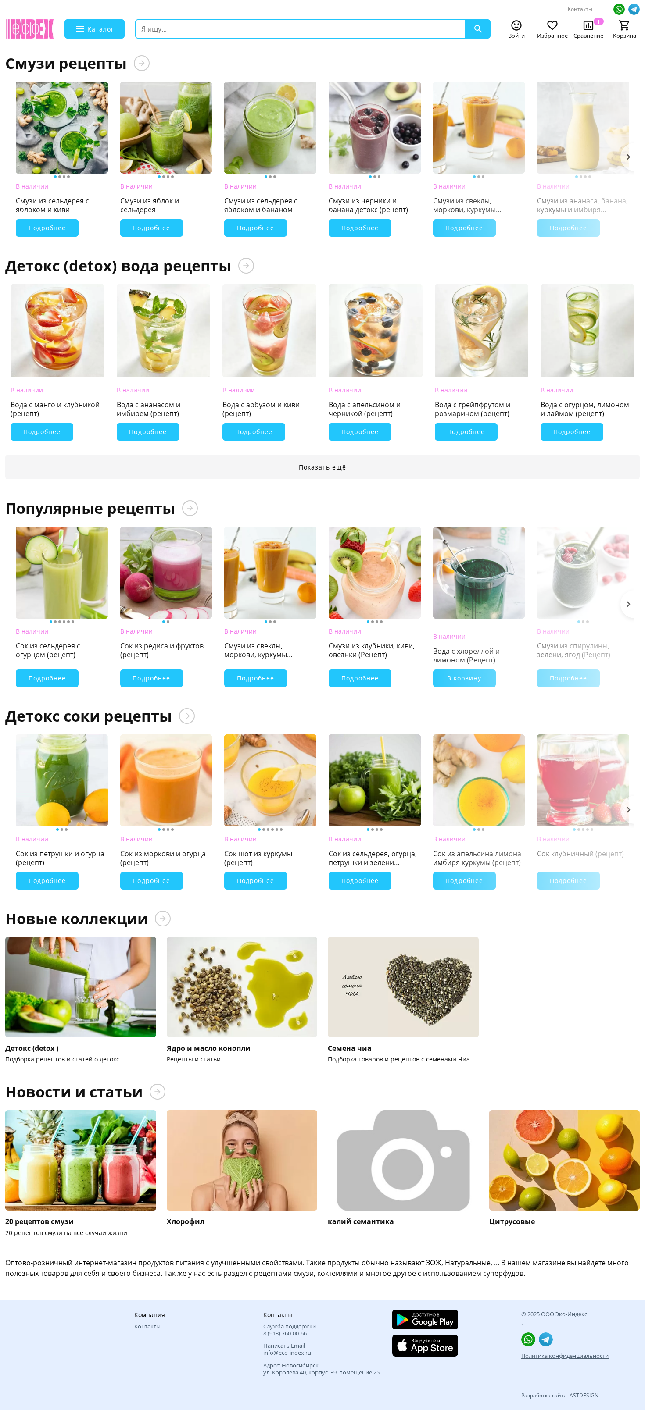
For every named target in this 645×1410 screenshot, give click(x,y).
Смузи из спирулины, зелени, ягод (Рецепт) (573, 650)
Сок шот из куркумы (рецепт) (258, 858)
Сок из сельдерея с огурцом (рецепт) (48, 650)
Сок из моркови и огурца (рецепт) (163, 858)
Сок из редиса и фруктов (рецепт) (162, 650)
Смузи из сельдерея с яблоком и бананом (260, 205)
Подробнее (47, 228)
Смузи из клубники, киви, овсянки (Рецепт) (372, 650)
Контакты (580, 9)
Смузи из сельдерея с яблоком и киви (52, 205)
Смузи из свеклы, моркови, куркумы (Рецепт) (464, 205)
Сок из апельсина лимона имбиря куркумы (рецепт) (477, 858)
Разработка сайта (544, 1395)
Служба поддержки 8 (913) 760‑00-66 (289, 1330)
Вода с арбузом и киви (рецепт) (261, 409)
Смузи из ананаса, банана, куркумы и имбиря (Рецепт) (582, 205)
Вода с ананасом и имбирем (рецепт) (148, 409)
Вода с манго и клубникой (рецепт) (55, 409)
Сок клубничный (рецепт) (580, 853)
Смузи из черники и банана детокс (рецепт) (368, 205)
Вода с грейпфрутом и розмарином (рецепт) (472, 409)
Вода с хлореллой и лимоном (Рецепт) (466, 655)
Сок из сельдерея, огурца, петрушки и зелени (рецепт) (373, 858)
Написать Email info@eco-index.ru (287, 1349)
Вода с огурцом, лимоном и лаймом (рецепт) (585, 409)
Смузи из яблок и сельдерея (149, 205)
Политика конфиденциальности (565, 1356)
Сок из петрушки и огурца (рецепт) (60, 858)
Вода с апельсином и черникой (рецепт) (365, 409)
